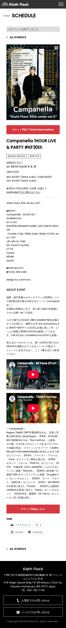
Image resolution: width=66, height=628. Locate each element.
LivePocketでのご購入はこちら (23, 192)
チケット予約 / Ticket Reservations (33, 129)
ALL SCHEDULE (18, 37)
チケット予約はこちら (33, 509)
